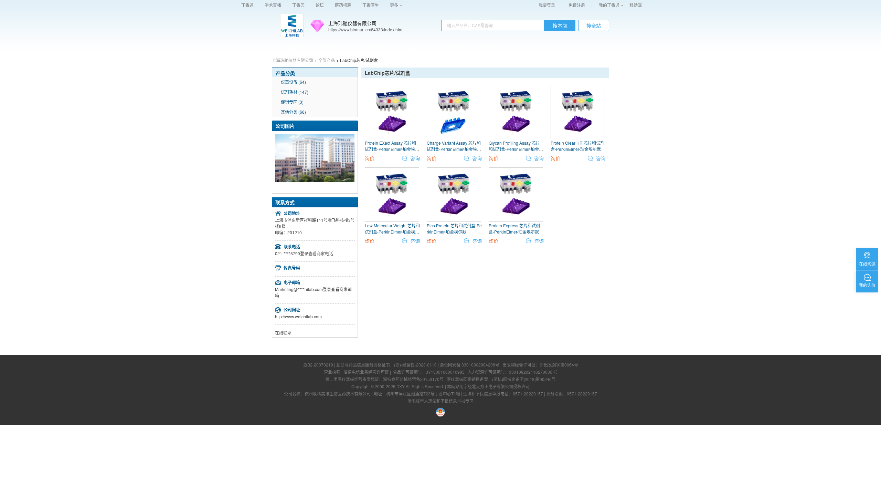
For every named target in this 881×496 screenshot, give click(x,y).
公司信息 (370, 47)
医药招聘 (343, 5)
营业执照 (332, 372)
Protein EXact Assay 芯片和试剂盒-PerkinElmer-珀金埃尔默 (392, 149)
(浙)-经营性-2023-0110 (415, 365)
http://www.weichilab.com (298, 316)
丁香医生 (370, 5)
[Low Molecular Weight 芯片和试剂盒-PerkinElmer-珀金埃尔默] (392, 194)
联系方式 (409, 47)
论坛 (320, 5)
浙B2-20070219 (318, 365)
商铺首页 (292, 47)
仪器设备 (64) (293, 82)
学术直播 (273, 5)
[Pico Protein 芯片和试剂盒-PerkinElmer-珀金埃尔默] (454, 194)
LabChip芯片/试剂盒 (387, 72)
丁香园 (298, 5)
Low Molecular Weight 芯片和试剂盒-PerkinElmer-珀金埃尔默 (392, 232)
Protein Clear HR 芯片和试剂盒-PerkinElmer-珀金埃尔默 (577, 146)
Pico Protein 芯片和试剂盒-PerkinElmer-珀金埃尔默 (454, 229)
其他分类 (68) (293, 112)
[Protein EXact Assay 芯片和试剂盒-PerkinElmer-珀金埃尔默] (392, 112)
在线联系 (283, 332)
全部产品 (326, 60)
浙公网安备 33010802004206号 (469, 365)
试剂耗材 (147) (294, 92)
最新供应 (331, 47)
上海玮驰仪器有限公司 (352, 23)
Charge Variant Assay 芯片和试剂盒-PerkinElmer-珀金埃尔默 (454, 149)
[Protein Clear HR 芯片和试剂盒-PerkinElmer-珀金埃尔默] (578, 112)
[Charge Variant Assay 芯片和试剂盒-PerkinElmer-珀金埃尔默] (454, 112)
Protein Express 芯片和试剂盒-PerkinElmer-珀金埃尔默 (514, 229)
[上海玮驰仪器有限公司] (292, 25)
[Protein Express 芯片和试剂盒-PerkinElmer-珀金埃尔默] (516, 194)
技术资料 (488, 47)
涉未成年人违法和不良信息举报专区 (440, 401)
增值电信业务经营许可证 (366, 372)
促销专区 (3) (292, 102)
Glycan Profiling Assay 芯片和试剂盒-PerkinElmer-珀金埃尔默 (516, 149)
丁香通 (247, 5)
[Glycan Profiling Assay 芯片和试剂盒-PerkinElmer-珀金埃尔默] (516, 112)
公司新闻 (448, 47)
